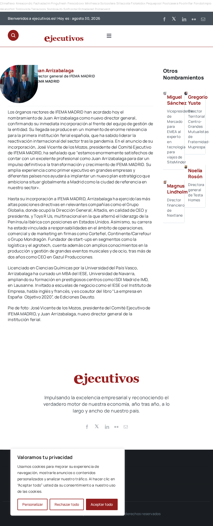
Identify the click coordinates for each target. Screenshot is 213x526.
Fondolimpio (203, 3)
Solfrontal (70, 9)
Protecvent (102, 9)
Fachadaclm (42, 3)
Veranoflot (7, 9)
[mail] (203, 19)
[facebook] (164, 19)
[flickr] (194, 19)
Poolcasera (170, 3)
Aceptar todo (102, 504)
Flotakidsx (138, 3)
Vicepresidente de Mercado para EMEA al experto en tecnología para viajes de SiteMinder (180, 136)
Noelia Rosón (195, 173)
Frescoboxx (76, 3)
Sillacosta (123, 3)
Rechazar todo (67, 504)
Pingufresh (58, 3)
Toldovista (23, 9)
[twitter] (174, 18)
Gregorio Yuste (198, 100)
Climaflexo (7, 3)
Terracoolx (38, 9)
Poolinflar (186, 3)
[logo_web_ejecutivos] (63, 37)
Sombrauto (55, 9)
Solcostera (107, 3)
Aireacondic (24, 3)
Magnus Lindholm (177, 189)
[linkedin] (184, 19)
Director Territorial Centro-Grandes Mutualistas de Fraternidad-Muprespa (199, 129)
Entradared (86, 9)
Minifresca (92, 3)
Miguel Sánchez (177, 100)
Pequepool (154, 3)
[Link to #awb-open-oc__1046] (13, 35)
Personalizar (32, 504)
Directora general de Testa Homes (196, 192)
